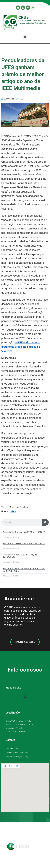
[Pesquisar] (45, 522)
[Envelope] (28, 7)
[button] (33, 7)
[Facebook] (18, 7)
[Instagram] (23, 7)
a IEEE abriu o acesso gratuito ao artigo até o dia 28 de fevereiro (20, 347)
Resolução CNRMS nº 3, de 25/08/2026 (24, 543)
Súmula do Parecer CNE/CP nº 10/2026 (24, 532)
